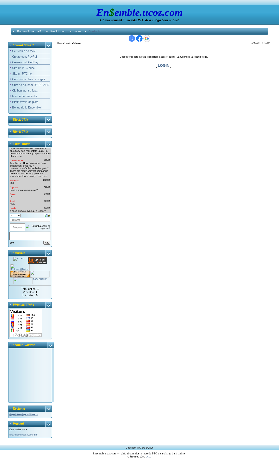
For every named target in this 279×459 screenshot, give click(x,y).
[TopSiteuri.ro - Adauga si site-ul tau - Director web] (37, 258)
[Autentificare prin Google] (146, 38)
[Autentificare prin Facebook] (139, 38)
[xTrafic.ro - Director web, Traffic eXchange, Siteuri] (20, 258)
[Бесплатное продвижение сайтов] (20, 272)
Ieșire (77, 31)
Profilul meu (57, 31)
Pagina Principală (29, 31)
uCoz (148, 456)
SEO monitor (40, 278)
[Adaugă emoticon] (49, 215)
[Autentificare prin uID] (132, 38)
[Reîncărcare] (45, 215)
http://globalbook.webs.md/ (23, 434)
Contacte (94, 31)
